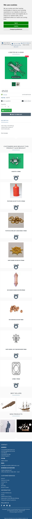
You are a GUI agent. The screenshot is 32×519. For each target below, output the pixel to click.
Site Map (3, 485)
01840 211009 (4, 461)
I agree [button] (16, 23)
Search (3, 478)
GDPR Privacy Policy (6, 496)
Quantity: (3, 104)
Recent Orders (5, 487)
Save (27, 56)
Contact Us (4, 482)
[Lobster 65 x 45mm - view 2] (18, 84)
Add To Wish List (16, 114)
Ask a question (7, 101)
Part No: (3, 97)
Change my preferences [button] (16, 29)
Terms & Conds (5, 480)
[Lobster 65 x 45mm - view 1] (14, 84)
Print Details (4, 133)
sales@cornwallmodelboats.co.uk (10, 465)
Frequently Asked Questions (8, 500)
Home (2, 494)
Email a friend (27, 101)
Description (4, 120)
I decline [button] (16, 26)
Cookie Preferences (6, 493)
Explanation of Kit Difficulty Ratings (10, 498)
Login (2, 484)
